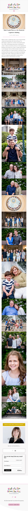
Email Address (7, 465)
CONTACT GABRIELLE (14, 439)
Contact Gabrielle (14, 504)
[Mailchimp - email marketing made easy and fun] (19, 471)
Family (17, 35)
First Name (6, 461)
